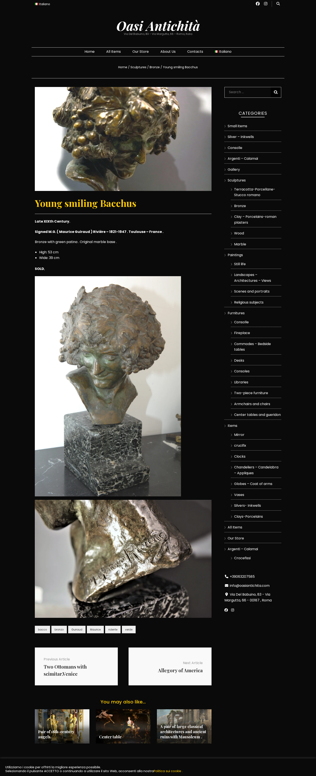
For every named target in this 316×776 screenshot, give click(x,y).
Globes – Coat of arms (253, 483)
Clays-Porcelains (248, 516)
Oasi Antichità (158, 25)
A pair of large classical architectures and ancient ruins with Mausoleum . (183, 731)
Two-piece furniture (251, 392)
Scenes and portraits (252, 291)
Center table (110, 736)
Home (89, 51)
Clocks (239, 456)
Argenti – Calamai (243, 158)
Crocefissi (242, 558)
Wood (239, 233)
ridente (112, 629)
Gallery (234, 169)
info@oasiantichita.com (250, 585)
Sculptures (237, 180)
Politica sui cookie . (168, 771)
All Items (113, 51)
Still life (240, 264)
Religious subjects (249, 302)
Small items (237, 126)
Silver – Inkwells (241, 136)
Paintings (235, 254)
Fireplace (242, 332)
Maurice (95, 629)
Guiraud (76, 629)
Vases (239, 494)
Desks (239, 360)
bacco (42, 629)
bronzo (59, 629)
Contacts (195, 51)
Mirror (239, 434)
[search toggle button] (278, 4)
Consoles (242, 371)
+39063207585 (242, 576)
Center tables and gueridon (257, 414)
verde (128, 629)
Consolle (235, 147)
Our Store (140, 51)
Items (232, 425)
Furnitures (236, 313)
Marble (240, 244)
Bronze (240, 205)
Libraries (241, 382)
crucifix (240, 445)
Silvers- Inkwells (247, 505)
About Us (168, 51)
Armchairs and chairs (252, 403)
